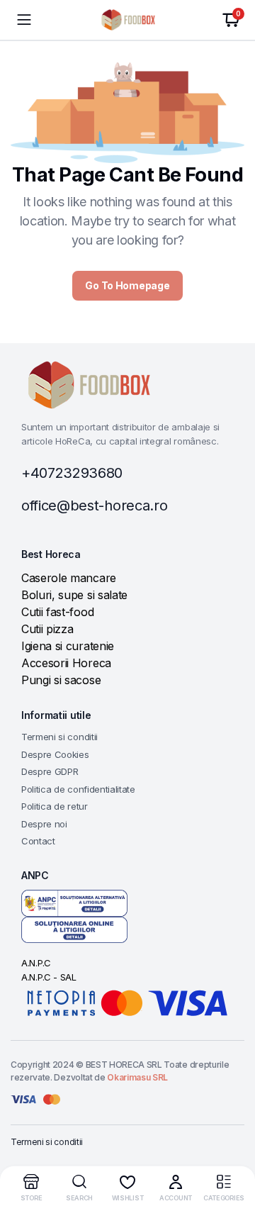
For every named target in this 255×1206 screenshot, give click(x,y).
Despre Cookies (55, 754)
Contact (38, 841)
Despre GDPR (49, 771)
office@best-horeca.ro (94, 505)
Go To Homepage (127, 285)
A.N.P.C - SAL (48, 977)
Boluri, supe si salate (74, 595)
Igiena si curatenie (67, 646)
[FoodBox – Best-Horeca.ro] (127, 19)
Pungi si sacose (61, 680)
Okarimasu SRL (137, 1077)
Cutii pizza (47, 629)
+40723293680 (72, 472)
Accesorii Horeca (66, 663)
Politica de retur (54, 806)
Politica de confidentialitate (78, 789)
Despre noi (44, 824)
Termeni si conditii (59, 736)
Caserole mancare (68, 578)
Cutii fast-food (57, 612)
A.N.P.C (36, 962)
